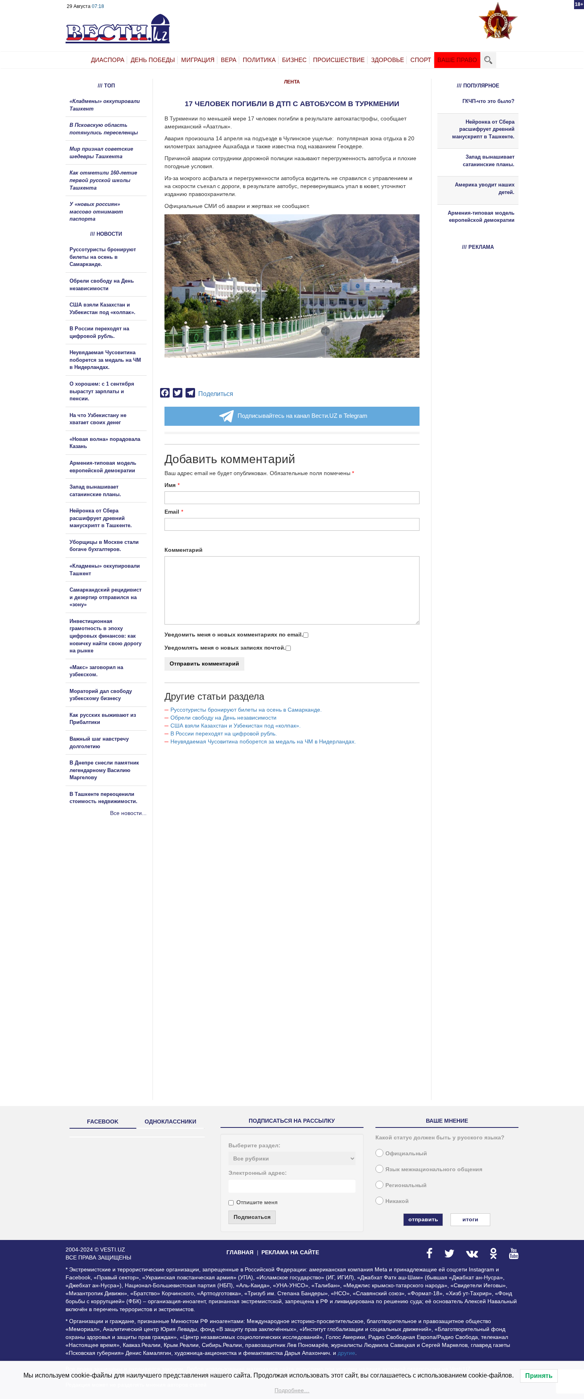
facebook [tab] (102, 1121)
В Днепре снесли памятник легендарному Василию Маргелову (104, 770)
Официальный (406, 1153)
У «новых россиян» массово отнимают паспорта (96, 211)
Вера (228, 59)
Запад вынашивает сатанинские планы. (488, 160)
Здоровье (387, 59)
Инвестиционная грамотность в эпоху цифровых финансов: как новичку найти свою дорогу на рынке (105, 636)
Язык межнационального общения (433, 1169)
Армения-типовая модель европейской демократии (481, 216)
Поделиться (215, 393)
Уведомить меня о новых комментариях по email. (233, 634)
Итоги (470, 1219)
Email (171, 511)
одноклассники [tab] (170, 1121)
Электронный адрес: (257, 1173)
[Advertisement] (113, 902)
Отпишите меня (257, 1202)
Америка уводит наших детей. (484, 188)
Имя (170, 485)
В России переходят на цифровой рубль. (223, 733)
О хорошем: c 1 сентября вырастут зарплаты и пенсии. (102, 391)
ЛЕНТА (292, 82)
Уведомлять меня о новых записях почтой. (225, 647)
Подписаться (252, 1217)
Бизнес (294, 59)
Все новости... (128, 813)
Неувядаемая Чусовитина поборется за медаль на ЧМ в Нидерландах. (263, 741)
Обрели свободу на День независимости (223, 717)
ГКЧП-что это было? (488, 101)
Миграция (198, 59)
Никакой (397, 1201)
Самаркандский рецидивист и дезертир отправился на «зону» (105, 597)
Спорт (420, 59)
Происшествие (339, 59)
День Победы (153, 59)
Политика (259, 59)
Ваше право (457, 59)
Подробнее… (292, 1390)
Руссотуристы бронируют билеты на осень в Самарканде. (246, 709)
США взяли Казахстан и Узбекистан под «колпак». (235, 725)
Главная (239, 1252)
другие (346, 1353)
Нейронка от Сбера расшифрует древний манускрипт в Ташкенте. (101, 518)
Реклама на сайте (290, 1252)
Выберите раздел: (254, 1145)
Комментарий (183, 550)
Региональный (406, 1185)
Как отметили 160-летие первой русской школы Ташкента (103, 180)
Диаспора (107, 59)
